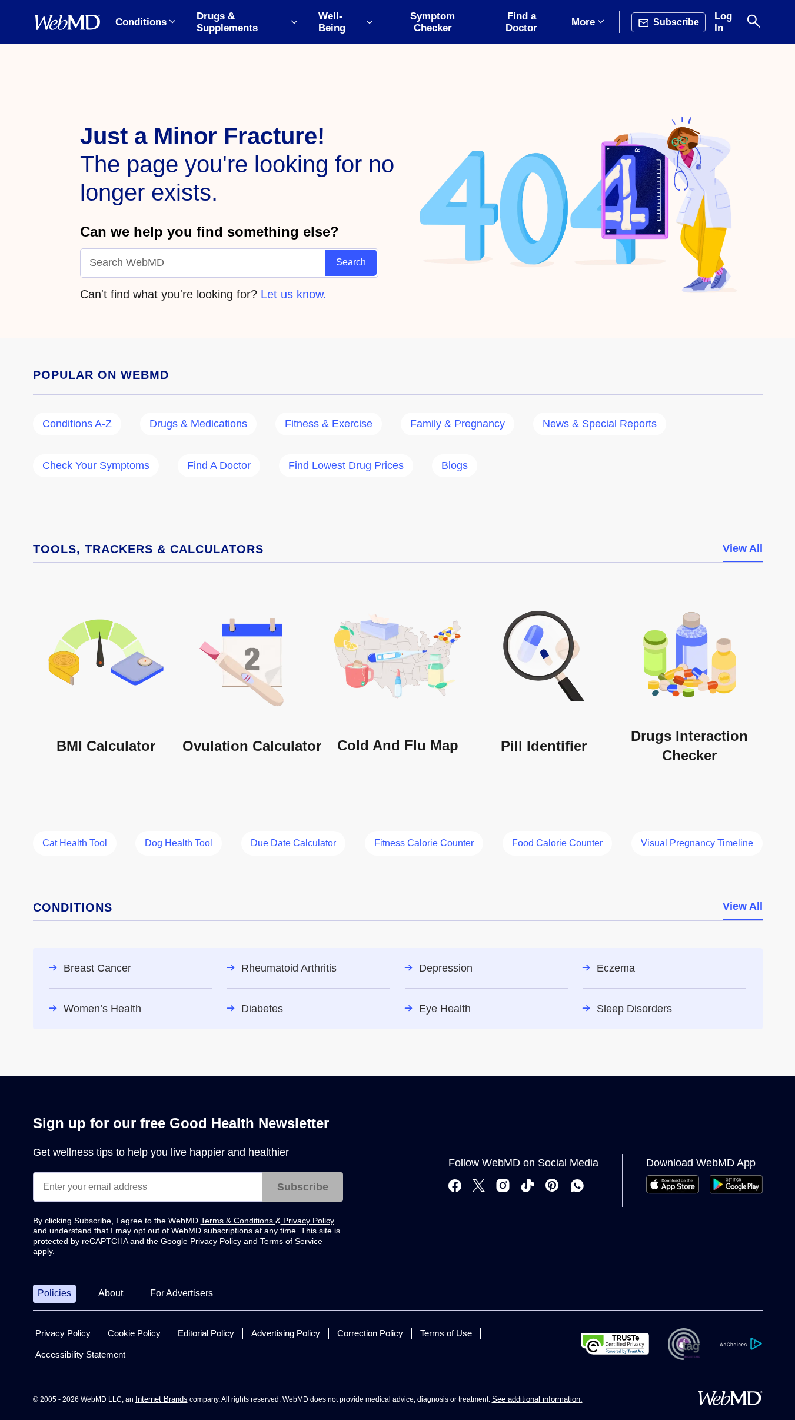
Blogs (454, 465)
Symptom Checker (432, 22)
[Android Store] (736, 1191)
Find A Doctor (219, 465)
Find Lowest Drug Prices (346, 465)
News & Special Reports (600, 424)
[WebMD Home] (67, 22)
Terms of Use (446, 1333)
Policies (54, 1293)
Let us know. (294, 294)
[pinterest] (552, 1187)
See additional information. (537, 1399)
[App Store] (672, 1191)
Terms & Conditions (238, 1220)
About (110, 1293)
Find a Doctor (521, 22)
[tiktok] (527, 1187)
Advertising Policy (285, 1333)
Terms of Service (291, 1241)
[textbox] (203, 263)
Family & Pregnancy (457, 424)
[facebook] (454, 1187)
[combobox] (203, 263)
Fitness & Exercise (328, 424)
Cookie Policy (134, 1333)
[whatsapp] (577, 1187)
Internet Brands (161, 1399)
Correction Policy (370, 1333)
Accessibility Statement (80, 1354)
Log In (723, 22)
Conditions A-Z (77, 424)
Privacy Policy (307, 1220)
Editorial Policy (206, 1333)
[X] (479, 1187)
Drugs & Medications (198, 424)
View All (743, 548)
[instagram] (503, 1187)
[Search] (754, 22)
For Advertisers (181, 1293)
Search (351, 262)
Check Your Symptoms (95, 465)
